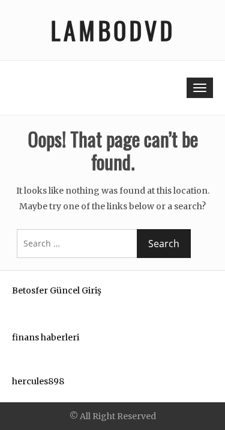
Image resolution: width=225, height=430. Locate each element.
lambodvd (112, 30)
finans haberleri (45, 337)
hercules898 (38, 381)
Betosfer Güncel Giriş (56, 290)
